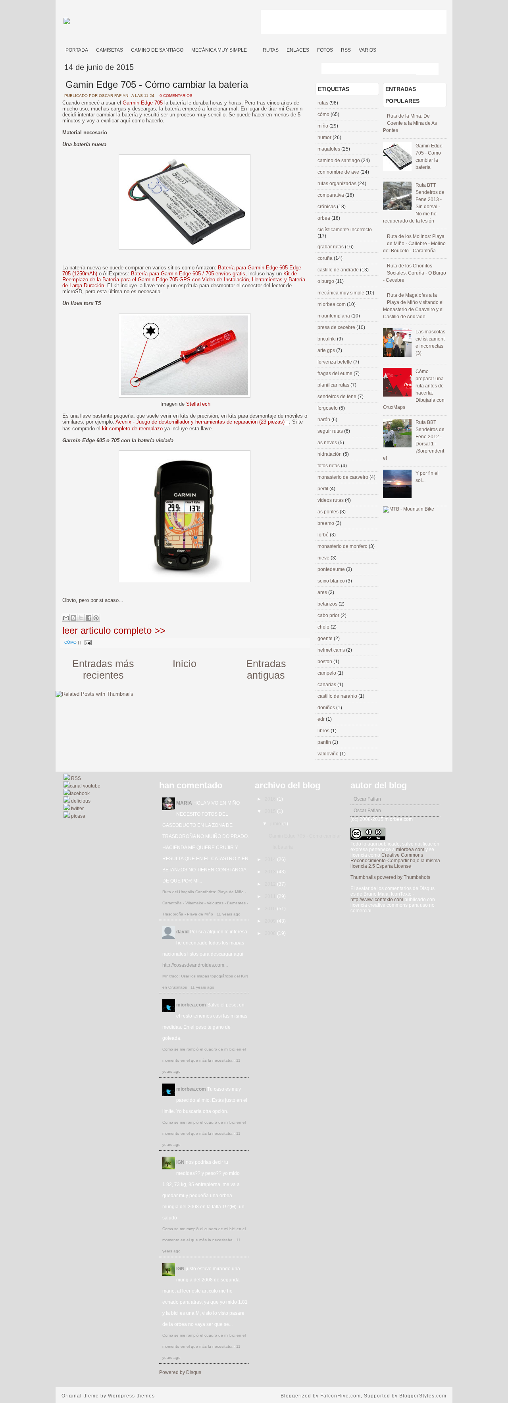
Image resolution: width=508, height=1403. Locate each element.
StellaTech (198, 404)
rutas (323, 103)
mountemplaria (334, 316)
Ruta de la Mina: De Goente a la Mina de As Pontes (410, 123)
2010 (271, 908)
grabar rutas (331, 247)
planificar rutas (334, 385)
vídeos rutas (331, 500)
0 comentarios (176, 95)
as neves (328, 442)
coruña (326, 258)
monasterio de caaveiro (343, 477)
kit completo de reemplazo (132, 429)
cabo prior (329, 615)
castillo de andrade (339, 270)
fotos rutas (329, 465)
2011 (271, 896)
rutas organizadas (338, 183)
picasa (77, 816)
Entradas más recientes (103, 669)
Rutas (271, 50)
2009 (271, 921)
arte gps (327, 350)
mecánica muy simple (342, 293)
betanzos (328, 604)
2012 (271, 884)
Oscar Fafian (367, 799)
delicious (80, 801)
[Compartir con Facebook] (88, 618)
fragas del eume (336, 373)
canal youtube (85, 786)
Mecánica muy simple (219, 50)
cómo (70, 642)
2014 (271, 859)
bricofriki (327, 339)
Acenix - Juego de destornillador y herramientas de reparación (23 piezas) (200, 422)
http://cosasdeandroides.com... (195, 965)
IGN (180, 1162)
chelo (324, 627)
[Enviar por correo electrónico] (66, 618)
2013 (271, 872)
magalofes (329, 149)
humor (325, 137)
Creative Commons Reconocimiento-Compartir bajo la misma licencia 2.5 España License (395, 860)
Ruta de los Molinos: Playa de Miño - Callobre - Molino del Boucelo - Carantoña (414, 244)
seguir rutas (331, 431)
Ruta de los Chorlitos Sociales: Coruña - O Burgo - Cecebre (414, 273)
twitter (77, 808)
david (182, 932)
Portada (76, 50)
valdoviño (329, 754)
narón (324, 419)
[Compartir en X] (81, 618)
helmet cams (332, 650)
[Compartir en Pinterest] (96, 618)
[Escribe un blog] (73, 618)
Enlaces (298, 50)
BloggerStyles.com (422, 1396)
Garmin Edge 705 (143, 103)
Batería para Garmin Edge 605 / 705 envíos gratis (188, 274)
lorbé (324, 535)
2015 (271, 811)
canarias (327, 684)
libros (324, 730)
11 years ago (229, 914)
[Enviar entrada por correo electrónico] (87, 642)
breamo (326, 523)
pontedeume (332, 569)
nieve (324, 558)
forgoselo (328, 408)
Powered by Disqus (180, 1372)
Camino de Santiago (157, 50)
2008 (271, 933)
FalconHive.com (340, 1396)
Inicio (184, 663)
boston (325, 661)
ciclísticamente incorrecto (345, 229)
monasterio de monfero (343, 546)
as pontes (329, 512)
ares (323, 592)
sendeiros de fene (338, 396)
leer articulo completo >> (113, 630)
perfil (323, 489)
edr (322, 719)
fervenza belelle (335, 362)
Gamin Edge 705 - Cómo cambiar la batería (156, 84)
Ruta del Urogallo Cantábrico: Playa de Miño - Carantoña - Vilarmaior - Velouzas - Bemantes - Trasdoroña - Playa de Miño (205, 903)
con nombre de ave (339, 172)
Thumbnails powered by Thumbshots (390, 877)
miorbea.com (332, 304)
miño (323, 126)
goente (326, 638)
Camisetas (109, 50)
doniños (327, 707)
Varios (367, 50)
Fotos (325, 50)
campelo (327, 673)
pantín (325, 742)
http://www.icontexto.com (376, 899)
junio (276, 823)
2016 (271, 799)
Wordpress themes (131, 1396)
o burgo (326, 281)
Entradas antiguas (266, 669)
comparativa (331, 195)
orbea (324, 218)
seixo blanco (332, 581)
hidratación (330, 454)
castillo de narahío (338, 696)
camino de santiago (339, 160)
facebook (80, 793)
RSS (346, 50)
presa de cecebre (337, 327)
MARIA (184, 803)
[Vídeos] (255, 47)
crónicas (327, 206)
